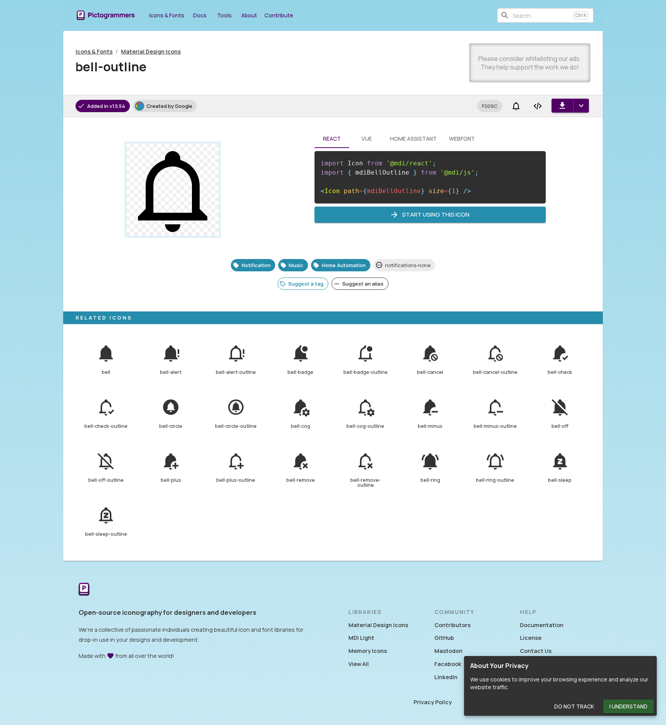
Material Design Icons (151, 51)
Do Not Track (574, 706)
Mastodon (448, 650)
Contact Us (536, 650)
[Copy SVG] (537, 106)
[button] (489, 106)
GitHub (444, 637)
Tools (224, 15)
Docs (200, 15)
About (249, 15)
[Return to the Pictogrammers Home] (84, 590)
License (531, 637)
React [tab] (332, 138)
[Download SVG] (562, 106)
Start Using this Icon (435, 214)
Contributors (452, 625)
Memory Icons (367, 650)
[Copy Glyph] (516, 106)
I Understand (628, 706)
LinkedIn (445, 677)
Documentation (541, 625)
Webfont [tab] (462, 138)
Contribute (278, 15)
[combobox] (542, 15)
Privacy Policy (433, 702)
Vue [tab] (367, 138)
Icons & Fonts (166, 15)
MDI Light (361, 637)
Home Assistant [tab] (413, 138)
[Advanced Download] (581, 106)
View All (358, 664)
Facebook (447, 664)
